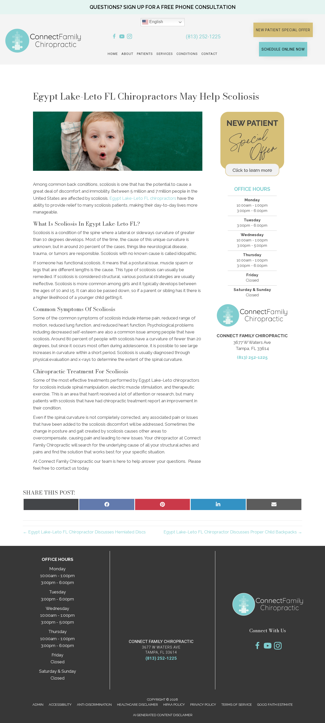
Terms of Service (236, 704)
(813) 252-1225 (203, 37)
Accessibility (60, 704)
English (155, 22)
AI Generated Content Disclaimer (162, 715)
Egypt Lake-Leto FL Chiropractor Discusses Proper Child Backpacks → (233, 531)
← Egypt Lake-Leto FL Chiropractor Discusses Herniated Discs (84, 531)
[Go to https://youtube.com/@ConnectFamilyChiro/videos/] (121, 37)
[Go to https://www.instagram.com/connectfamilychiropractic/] (129, 37)
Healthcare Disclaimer (137, 704)
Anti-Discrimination (94, 704)
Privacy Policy (203, 704)
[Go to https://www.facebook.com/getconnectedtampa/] (114, 37)
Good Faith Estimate (275, 704)
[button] (162, 7)
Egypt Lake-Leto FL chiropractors (142, 198)
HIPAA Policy (174, 704)
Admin (37, 704)
